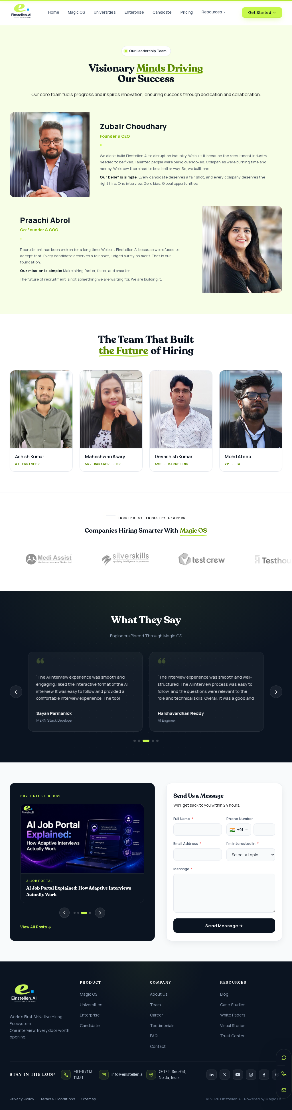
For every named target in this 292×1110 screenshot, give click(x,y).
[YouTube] (238, 1075)
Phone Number (239, 818)
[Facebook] (264, 1075)
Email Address (187, 843)
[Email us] (283, 1090)
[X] (225, 1075)
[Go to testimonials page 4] (153, 741)
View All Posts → (35, 927)
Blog (224, 994)
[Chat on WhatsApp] (283, 1057)
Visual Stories (233, 1025)
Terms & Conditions (57, 1098)
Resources (212, 12)
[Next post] (100, 913)
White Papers (233, 1015)
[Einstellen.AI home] (21, 12)
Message (183, 869)
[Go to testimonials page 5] (157, 741)
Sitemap (88, 1098)
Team (155, 1004)
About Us (159, 994)
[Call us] (283, 1074)
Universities (104, 12)
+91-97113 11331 (83, 1074)
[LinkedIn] (211, 1075)
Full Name (183, 818)
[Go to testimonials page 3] (146, 741)
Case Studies (233, 1004)
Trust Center (232, 1035)
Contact (158, 1046)
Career (156, 1015)
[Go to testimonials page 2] (139, 741)
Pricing (187, 12)
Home (53, 12)
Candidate (162, 12)
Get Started (259, 12)
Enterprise (134, 12)
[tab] (75, 913)
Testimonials (162, 1025)
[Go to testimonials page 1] (134, 741)
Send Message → (224, 926)
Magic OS (76, 12)
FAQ (153, 1035)
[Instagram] (251, 1075)
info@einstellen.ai (127, 1074)
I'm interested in (242, 843)
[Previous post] (64, 913)
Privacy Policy (22, 1098)
